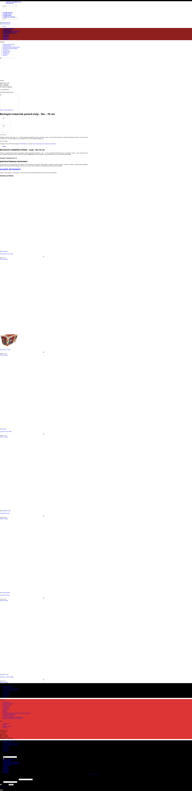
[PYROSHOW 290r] (5, 510)
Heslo (1, 782)
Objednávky (6, 723)
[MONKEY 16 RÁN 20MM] (4, 674)
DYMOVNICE (6, 34)
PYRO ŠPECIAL (8, 110)
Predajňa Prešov (7, 14)
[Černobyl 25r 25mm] (5, 592)
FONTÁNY (6, 35)
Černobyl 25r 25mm (5, 595)
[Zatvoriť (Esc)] (0, 789)
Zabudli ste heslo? (3, 787)
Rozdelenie (5, 707)
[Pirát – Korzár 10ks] (6, 132)
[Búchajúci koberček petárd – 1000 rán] (6, 124)
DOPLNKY (6, 38)
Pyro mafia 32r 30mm (5, 349)
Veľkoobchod (6, 702)
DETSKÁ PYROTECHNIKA (10, 48)
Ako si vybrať (6, 706)
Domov (2, 110)
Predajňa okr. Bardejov (9, 17)
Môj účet (5, 727)
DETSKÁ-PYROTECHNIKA (10, 32)
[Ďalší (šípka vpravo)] (2, 790)
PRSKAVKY (6, 36)
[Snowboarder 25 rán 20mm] (4, 251)
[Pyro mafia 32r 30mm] (9, 347)
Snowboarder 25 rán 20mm (6, 253)
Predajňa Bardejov (8, 12)
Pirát (34, 143)
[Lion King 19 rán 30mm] (3, 429)
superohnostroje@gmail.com (94, 774)
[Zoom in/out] (2, 789)
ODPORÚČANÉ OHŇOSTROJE (11, 31)
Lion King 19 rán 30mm (6, 431)
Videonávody (6, 709)
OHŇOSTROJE (7, 30)
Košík (4, 725)
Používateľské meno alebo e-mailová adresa (9, 779)
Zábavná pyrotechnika (50, 143)
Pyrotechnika (38, 143)
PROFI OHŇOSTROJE (9, 28)
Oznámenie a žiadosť (8, 703)
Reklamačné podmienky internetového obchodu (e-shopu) (16, 713)
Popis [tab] (4, 146)
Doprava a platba (7, 705)
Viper (43, 143)
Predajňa (5, 710)
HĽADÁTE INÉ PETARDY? (10, 169)
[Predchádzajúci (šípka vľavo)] (0, 790)
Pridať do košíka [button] (4, 259)
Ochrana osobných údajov (9, 714)
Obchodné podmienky (8, 715)
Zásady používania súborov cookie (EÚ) (12, 718)
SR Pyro (5, 55)
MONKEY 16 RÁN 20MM (6, 677)
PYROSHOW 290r (4, 513)
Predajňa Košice (7, 15)
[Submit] (3, 20)
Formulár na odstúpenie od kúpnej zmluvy (13, 717)
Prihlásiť (11, 784)
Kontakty (5, 39)
